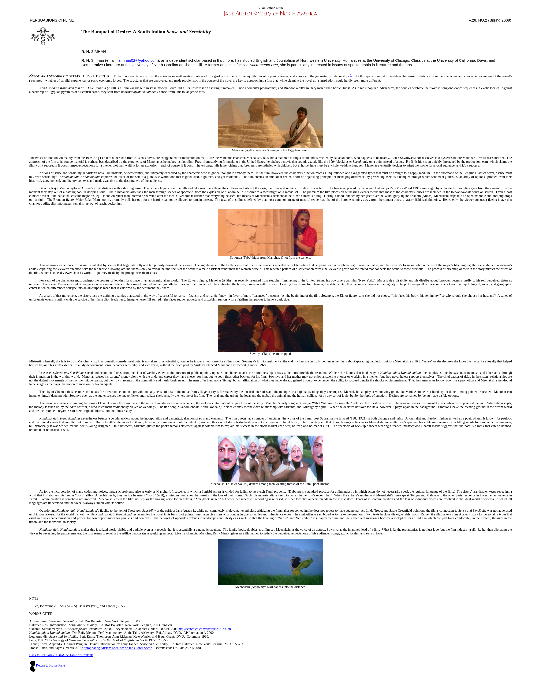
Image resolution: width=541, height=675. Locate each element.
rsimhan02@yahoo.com (137, 60)
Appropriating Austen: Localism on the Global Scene (116, 648)
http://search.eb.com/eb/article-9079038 (204, 629)
